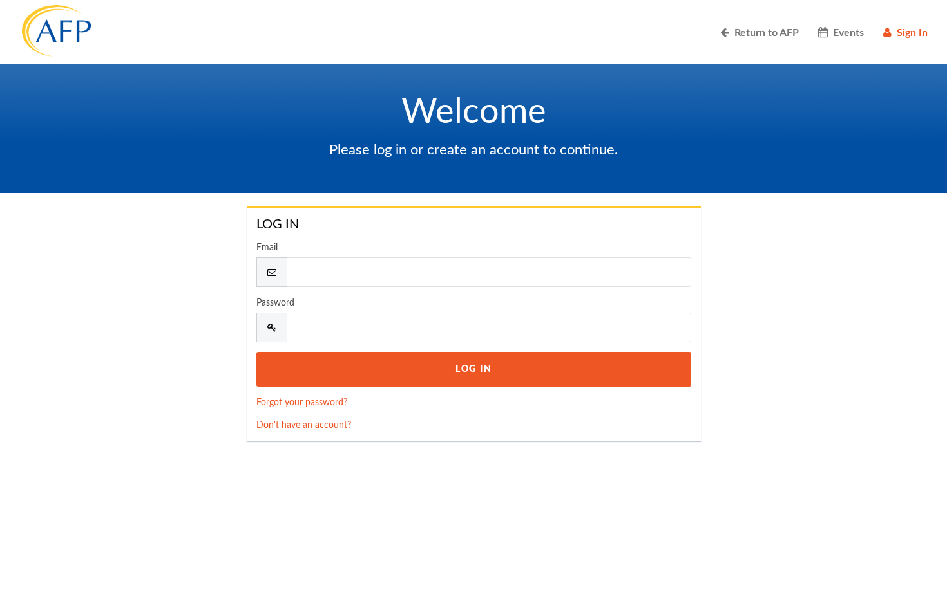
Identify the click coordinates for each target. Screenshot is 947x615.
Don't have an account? (303, 425)
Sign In (910, 33)
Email (267, 247)
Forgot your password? (301, 402)
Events (846, 33)
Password (275, 303)
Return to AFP (764, 33)
